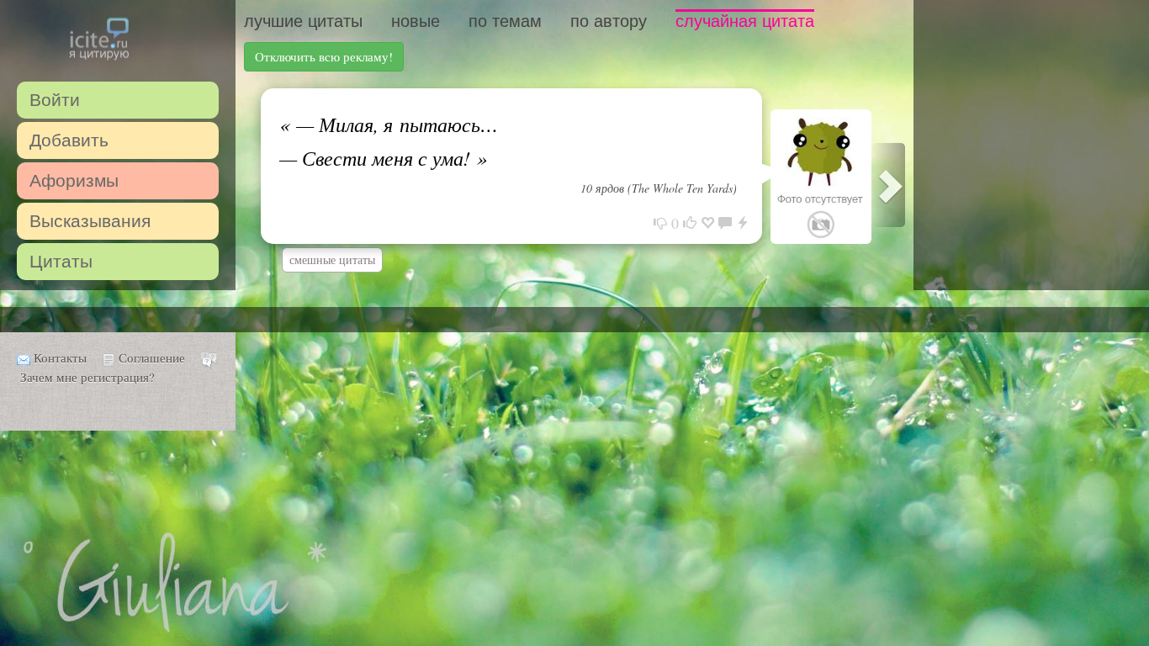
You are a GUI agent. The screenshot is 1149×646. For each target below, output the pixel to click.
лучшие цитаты (303, 21)
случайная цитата (744, 21)
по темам (505, 21)
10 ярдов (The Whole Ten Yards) (658, 188)
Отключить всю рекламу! (324, 56)
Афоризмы (74, 180)
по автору (608, 21)
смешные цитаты (332, 259)
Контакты (60, 357)
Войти (54, 99)
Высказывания (90, 220)
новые (415, 21)
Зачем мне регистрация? (87, 376)
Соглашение (152, 357)
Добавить (69, 140)
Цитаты (61, 261)
